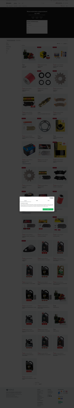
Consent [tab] (25, 200)
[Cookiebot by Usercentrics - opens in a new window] (50, 198)
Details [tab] (37, 200)
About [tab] (48, 200)
